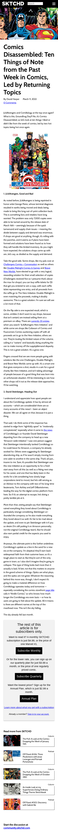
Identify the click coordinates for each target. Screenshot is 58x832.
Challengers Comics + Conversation (20, 264)
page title (50, 590)
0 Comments (10, 102)
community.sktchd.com (17, 827)
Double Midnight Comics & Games (23, 268)
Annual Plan (29, 698)
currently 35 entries (40, 321)
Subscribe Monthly (29, 650)
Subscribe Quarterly (29, 676)
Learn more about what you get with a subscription (29, 707)
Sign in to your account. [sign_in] (38, 714)
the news (48, 430)
